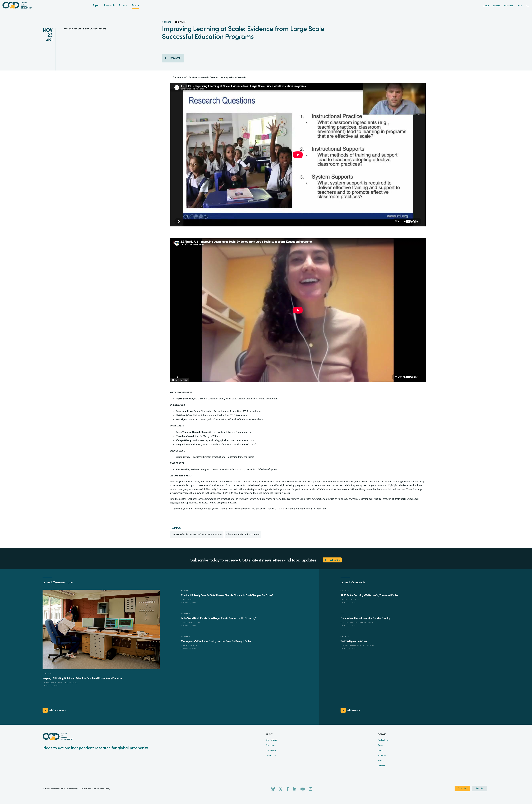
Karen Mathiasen (349, 646)
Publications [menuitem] (383, 740)
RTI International (226, 499)
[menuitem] (527, 6)
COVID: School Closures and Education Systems (197, 534)
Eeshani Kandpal (366, 623)
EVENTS (167, 22)
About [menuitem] (486, 6)
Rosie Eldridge (188, 623)
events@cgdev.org (245, 508)
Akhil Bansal (187, 646)
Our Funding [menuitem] (271, 740)
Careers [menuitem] (381, 766)
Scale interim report (310, 499)
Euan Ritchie (187, 600)
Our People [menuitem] (271, 750)
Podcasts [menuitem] (382, 755)
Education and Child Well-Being (243, 534)
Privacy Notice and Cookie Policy (95, 789)
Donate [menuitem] (496, 6)
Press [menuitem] (519, 6)
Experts (123, 5)
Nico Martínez (369, 646)
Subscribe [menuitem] (508, 6)
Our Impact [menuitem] (271, 745)
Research (109, 5)
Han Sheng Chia (70, 683)
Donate (479, 788)
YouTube (320, 508)
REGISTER (175, 58)
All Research (353, 710)
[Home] (46, 5)
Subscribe (462, 788)
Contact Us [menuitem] (271, 755)
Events (135, 5)
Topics (96, 5)
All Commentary (57, 710)
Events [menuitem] (380, 750)
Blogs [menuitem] (380, 745)
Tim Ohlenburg (50, 683)
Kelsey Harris (347, 623)
